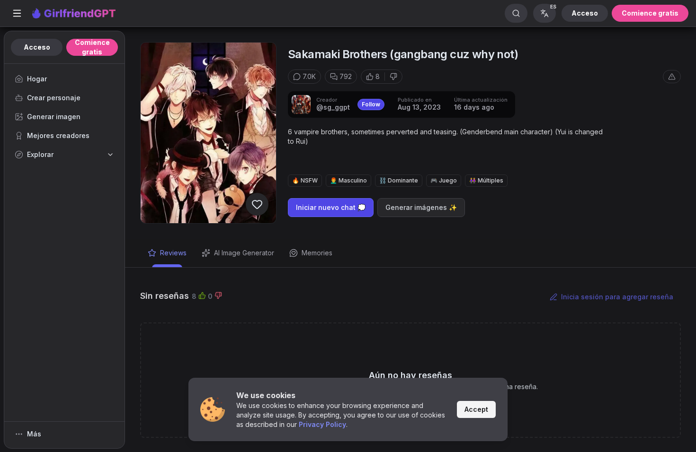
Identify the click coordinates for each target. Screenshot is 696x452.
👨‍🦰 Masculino (348, 180)
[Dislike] (393, 76)
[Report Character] (672, 76)
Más (34, 434)
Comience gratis (650, 13)
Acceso (584, 13)
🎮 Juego (443, 180)
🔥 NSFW (305, 180)
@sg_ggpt (333, 107)
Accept (476, 409)
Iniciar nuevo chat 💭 (331, 207)
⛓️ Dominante (398, 180)
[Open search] (516, 13)
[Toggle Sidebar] (17, 13)
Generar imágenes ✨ (421, 207)
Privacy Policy (322, 424)
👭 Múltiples (486, 180)
